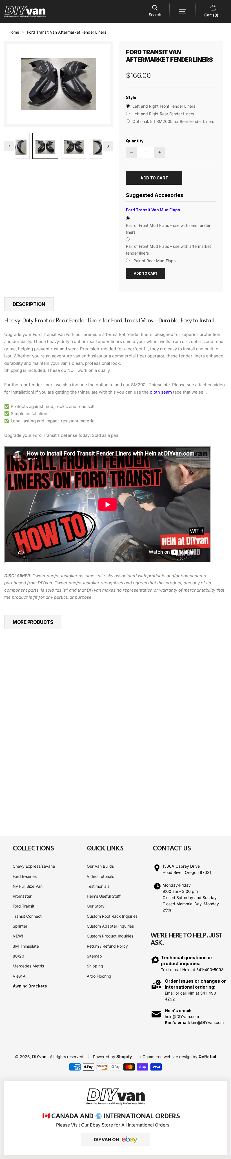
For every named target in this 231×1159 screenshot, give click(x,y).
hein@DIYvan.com (182, 1016)
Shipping (95, 965)
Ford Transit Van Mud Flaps (153, 209)
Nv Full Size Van (28, 886)
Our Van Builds (100, 866)
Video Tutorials (100, 876)
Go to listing (27, 757)
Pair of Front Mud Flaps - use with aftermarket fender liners (168, 249)
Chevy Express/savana (34, 866)
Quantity (134, 140)
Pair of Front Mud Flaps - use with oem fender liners (168, 229)
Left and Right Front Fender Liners (163, 106)
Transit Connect (27, 916)
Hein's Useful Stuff (104, 896)
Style (131, 97)
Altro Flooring (99, 976)
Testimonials (98, 886)
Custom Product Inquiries (110, 936)
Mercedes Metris (28, 965)
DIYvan (39, 1056)
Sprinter (20, 926)
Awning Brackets (30, 986)
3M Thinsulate (26, 946)
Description (29, 304)
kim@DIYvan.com (207, 1022)
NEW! (18, 936)
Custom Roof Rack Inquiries (112, 916)
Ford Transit (23, 906)
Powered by (104, 1056)
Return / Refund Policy (107, 946)
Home (13, 32)
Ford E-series (25, 876)
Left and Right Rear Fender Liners (163, 113)
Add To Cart (145, 273)
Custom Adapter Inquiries (110, 926)
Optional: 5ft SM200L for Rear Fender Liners (173, 121)
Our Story (96, 906)
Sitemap (94, 956)
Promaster (22, 896)
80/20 (18, 956)
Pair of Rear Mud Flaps (155, 260)
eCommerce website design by (169, 1056)
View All (20, 976)
